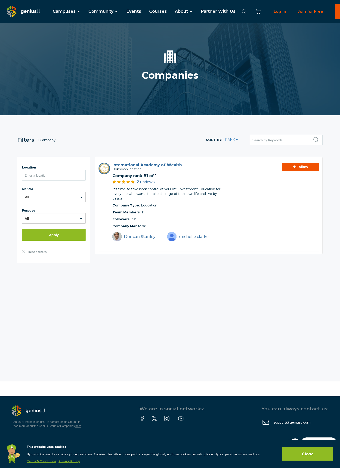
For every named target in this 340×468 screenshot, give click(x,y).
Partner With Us (218, 11)
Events (133, 11)
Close (308, 454)
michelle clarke (194, 236)
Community (101, 11)
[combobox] (54, 197)
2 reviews (146, 181)
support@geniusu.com (292, 422)
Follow (302, 167)
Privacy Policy (69, 461)
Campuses (65, 11)
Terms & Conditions (41, 461)
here (78, 426)
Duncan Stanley (139, 236)
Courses (158, 11)
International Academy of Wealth (147, 164)
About (182, 11)
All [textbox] (27, 197)
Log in (280, 11)
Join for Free (310, 11)
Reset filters (37, 252)
